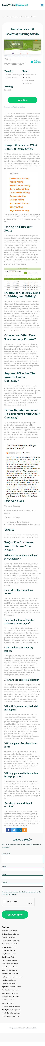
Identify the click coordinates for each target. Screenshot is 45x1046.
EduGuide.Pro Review (9, 947)
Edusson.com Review (8, 950)
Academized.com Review (9, 931)
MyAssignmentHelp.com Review (12, 977)
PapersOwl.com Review (9, 983)
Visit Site (22, 100)
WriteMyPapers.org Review (10, 1016)
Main (3, 17)
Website (4, 882)
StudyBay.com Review (9, 1000)
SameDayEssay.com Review (10, 990)
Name (4, 866)
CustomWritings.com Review (11, 940)
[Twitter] (13, 830)
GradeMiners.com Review (10, 967)
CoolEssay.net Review (8, 937)
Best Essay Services (14, 17)
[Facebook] (8, 830)
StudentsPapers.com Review (10, 996)
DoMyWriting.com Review (10, 944)
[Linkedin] (19, 830)
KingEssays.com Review (9, 970)
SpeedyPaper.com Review (10, 993)
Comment (6, 854)
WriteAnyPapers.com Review (11, 1006)
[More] (24, 830)
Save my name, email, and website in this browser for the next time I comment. (21, 893)
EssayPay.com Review (9, 954)
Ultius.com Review (8, 1003)
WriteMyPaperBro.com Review (11, 1013)
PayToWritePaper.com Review (11, 987)
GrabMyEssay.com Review (10, 963)
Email (4, 874)
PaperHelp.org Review (9, 980)
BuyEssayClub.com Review (10, 934)
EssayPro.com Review (9, 957)
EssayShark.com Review (9, 960)
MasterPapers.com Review (10, 973)
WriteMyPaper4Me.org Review (11, 1010)
